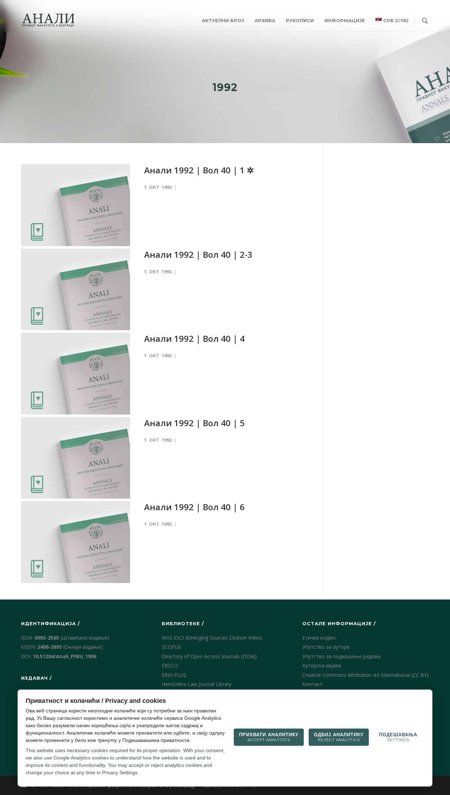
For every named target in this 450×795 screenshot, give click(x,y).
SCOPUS (171, 646)
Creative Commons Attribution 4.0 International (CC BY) (365, 675)
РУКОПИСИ (300, 20)
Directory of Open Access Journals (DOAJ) (209, 656)
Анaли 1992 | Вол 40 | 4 (194, 338)
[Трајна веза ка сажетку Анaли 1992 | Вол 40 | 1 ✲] (75, 205)
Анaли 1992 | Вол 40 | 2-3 (198, 254)
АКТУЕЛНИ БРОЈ (223, 20)
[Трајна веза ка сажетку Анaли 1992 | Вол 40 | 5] (75, 458)
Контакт (312, 684)
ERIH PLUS (174, 675)
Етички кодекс (319, 637)
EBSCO (170, 665)
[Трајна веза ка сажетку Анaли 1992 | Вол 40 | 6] (75, 542)
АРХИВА (265, 20)
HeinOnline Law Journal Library (196, 684)
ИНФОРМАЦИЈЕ (344, 20)
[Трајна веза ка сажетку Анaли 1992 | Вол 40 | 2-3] (75, 290)
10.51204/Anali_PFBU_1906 (64, 656)
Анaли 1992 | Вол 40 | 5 (194, 423)
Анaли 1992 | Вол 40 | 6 (194, 507)
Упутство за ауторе (326, 646)
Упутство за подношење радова (341, 656)
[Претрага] (425, 21)
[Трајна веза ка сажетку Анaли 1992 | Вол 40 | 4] (75, 374)
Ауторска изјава (321, 665)
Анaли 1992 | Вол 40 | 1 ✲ (199, 170)
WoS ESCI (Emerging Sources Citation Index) (212, 637)
